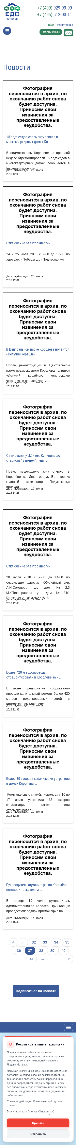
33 (45, 942)
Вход (51, 25)
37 (30, 951)
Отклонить (38, 1133)
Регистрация (65, 25)
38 (41, 951)
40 (63, 951)
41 (32, 959)
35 (67, 942)
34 (56, 942)
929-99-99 (54, 8)
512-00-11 (54, 15)
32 (34, 942)
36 (19, 951)
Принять (38, 1123)
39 (52, 951)
